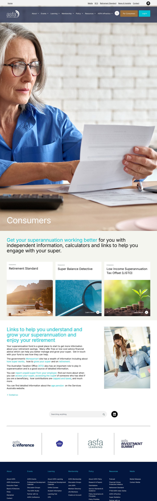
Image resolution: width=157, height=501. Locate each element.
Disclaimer (10, 495)
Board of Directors (13, 488)
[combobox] (78, 414)
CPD (49, 497)
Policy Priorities (94, 499)
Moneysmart (32, 358)
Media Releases (135, 479)
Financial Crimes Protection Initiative (116, 483)
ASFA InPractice (104, 13)
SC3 (96, 3)
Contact (136, 3)
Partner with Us (32, 494)
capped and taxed (62, 378)
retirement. (64, 361)
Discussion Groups (33, 487)
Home (10, 3)
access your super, (25, 375)
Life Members (73, 492)
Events (43, 13)
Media (90, 3)
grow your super (42, 361)
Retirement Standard (108, 3)
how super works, (16, 361)
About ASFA (11, 479)
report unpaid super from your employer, (36, 373)
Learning (54, 13)
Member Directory (74, 488)
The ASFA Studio (33, 491)
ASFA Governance (13, 482)
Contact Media (135, 482)
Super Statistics (114, 497)
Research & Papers (95, 482)
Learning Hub (52, 494)
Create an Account (74, 495)
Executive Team (12, 485)
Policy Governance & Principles (96, 495)
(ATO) (41, 366)
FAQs (8, 492)
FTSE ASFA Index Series (117, 491)
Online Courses (53, 487)
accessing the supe (45, 375)
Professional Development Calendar (36, 483)
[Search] (104, 414)
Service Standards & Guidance (96, 490)
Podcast (112, 479)
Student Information (55, 491)
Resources (89, 13)
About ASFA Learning (55, 479)
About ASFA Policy (95, 479)
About (34, 13)
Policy (78, 13)
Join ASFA (71, 485)
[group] (24, 444)
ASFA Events (31, 479)
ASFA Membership (74, 479)
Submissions (93, 485)
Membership (67, 13)
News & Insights (124, 3)
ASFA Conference (33, 497)
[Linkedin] (148, 3)
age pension (57, 385)
